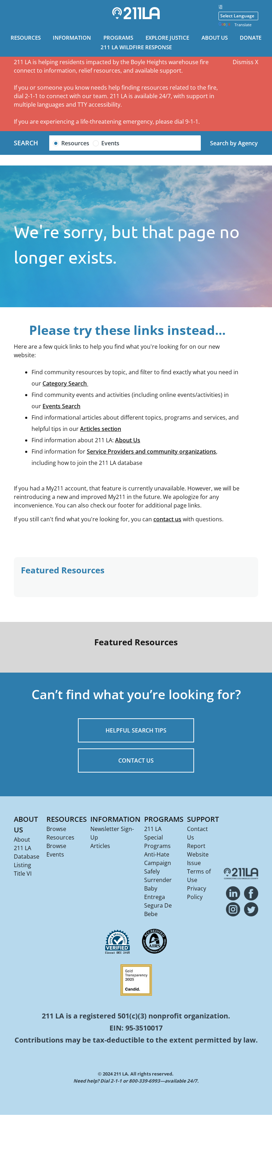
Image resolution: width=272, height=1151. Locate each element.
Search (26, 143)
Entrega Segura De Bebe (158, 905)
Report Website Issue (198, 854)
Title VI (23, 873)
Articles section (100, 429)
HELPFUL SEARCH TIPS (136, 730)
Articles (100, 846)
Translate (242, 24)
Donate (250, 37)
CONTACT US (136, 760)
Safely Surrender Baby (158, 880)
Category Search (65, 383)
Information (72, 37)
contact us (167, 519)
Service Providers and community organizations (151, 451)
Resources (26, 37)
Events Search (61, 406)
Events (110, 143)
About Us (215, 37)
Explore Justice (167, 37)
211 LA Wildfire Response (136, 47)
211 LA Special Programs (157, 837)
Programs (118, 37)
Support (203, 819)
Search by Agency (234, 143)
